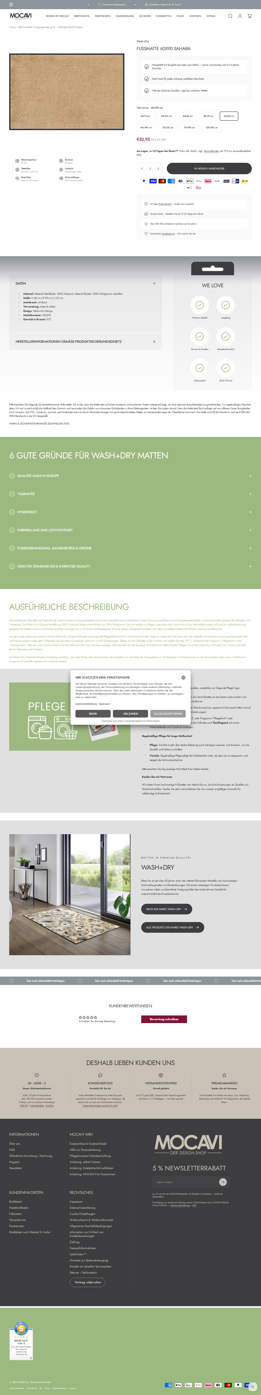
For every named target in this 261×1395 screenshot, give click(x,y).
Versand (47, 1388)
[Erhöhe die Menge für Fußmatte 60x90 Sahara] (159, 168)
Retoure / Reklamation (83, 1273)
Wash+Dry (143, 41)
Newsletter (15, 1168)
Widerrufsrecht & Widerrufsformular (91, 1220)
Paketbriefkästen (18, 1208)
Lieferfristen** (78, 1254)
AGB (40, 1388)
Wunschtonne (17, 1220)
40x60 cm (187, 116)
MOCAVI (24, 1105)
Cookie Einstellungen (82, 1214)
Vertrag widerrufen (88, 1282)
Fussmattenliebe (37, 1105)
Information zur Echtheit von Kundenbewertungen (86, 1234)
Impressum (76, 1202)
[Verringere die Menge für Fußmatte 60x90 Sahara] (141, 168)
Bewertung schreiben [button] (164, 1019)
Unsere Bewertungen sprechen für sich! (100, 1105)
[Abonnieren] (223, 1182)
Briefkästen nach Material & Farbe (29, 1232)
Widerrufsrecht (164, 204)
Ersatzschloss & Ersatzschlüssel (88, 1144)
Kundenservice (168, 233)
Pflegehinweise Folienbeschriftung (90, 1156)
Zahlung (74, 1242)
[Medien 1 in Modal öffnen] (66, 91)
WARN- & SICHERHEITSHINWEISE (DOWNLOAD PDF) (39, 423)
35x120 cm (166, 116)
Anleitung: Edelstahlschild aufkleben (91, 1168)
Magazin (14, 1162)
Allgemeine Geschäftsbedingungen (91, 1226)
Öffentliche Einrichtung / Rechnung (30, 1156)
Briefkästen (15, 1202)
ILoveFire (50, 1105)
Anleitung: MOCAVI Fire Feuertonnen (92, 1174)
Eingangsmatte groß (44, 27)
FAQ (12, 1150)
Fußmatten (15, 1214)
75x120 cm (167, 127)
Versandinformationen (83, 1248)
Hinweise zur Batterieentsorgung (89, 1260)
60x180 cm (146, 127)
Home (12, 27)
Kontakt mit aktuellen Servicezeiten (90, 1266)
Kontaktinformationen (60, 1388)
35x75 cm (145, 116)
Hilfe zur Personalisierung (85, 1150)
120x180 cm (212, 127)
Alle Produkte (25, 27)
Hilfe (194, 1205)
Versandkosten (211, 151)
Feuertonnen (16, 1226)
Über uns (14, 1144)
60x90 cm (229, 116)
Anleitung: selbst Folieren (85, 1162)
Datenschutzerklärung (82, 1208)
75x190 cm (189, 127)
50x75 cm (208, 116)
